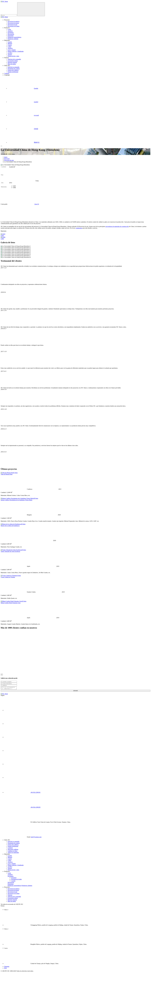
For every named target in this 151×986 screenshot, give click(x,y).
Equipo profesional (13, 72)
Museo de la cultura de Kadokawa (10, 525)
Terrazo (10, 54)
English (36, 88)
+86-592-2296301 (35, 792)
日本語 (36, 129)
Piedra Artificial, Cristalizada (16, 51)
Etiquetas (6, 966)
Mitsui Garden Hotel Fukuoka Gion (10, 603)
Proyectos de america (13, 21)
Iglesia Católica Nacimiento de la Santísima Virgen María (16, 500)
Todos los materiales (13, 852)
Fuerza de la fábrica (13, 70)
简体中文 (36, 142)
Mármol (10, 43)
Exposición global (13, 61)
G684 (2, 238)
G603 (2, 235)
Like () (36, 204)
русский (36, 115)
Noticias (10, 895)
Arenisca (10, 48)
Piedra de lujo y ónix (13, 56)
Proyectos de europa (13, 23)
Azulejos (10, 31)
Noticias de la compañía (14, 59)
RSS (5, 968)
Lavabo (13, 881)
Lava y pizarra (12, 50)
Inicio (5, 157)
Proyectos (7, 158)
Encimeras (10, 32)
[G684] (75, 237)
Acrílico (10, 53)
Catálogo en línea (12, 851)
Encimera (13, 877)
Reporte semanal (12, 62)
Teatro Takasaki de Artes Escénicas (10, 551)
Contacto (6, 73)
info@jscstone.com (36, 837)
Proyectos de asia (12, 24)
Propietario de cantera (14, 68)
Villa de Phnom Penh (6, 474)
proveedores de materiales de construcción (117, 226)
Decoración (11, 34)
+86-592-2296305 (35, 807)
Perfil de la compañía (13, 67)
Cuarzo (10, 45)
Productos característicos (14, 37)
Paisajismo (11, 35)
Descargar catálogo (13, 849)
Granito (10, 42)
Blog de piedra (12, 64)
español (36, 102)
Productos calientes (13, 39)
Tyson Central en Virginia (8, 577)
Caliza (9, 46)
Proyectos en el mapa (13, 26)
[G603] (75, 234)
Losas (9, 29)
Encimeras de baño (16, 879)
